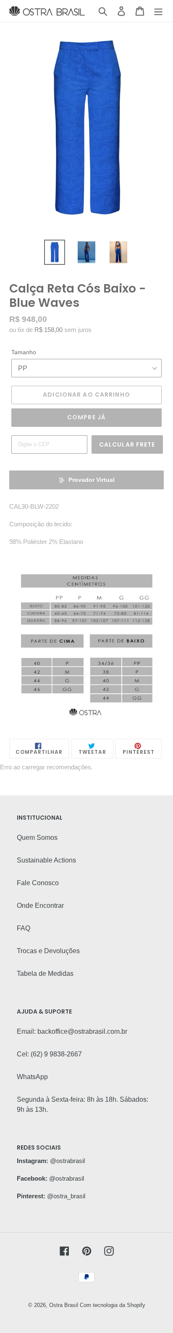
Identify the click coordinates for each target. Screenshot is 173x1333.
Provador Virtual (91, 479)
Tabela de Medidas (45, 973)
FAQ (23, 928)
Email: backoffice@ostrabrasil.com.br (72, 1031)
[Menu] (158, 11)
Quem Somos (37, 837)
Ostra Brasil (63, 1305)
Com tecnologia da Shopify (112, 1305)
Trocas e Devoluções (48, 950)
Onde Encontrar (40, 905)
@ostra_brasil (66, 1196)
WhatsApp (32, 1076)
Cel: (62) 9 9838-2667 (49, 1054)
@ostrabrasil (67, 1160)
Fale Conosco (38, 882)
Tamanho (23, 352)
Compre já (86, 417)
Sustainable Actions (46, 860)
